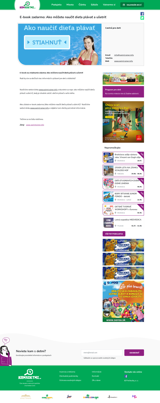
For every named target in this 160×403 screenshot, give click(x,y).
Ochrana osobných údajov (70, 380)
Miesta (70, 4)
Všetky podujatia (114, 234)
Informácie (96, 371)
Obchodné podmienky (68, 376)
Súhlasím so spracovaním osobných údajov (100, 358)
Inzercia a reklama (67, 371)
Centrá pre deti (113, 27)
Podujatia (57, 4)
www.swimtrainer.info (123, 61)
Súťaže (94, 4)
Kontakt (95, 376)
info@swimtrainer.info (124, 55)
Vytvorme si (109, 4)
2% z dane (96, 380)
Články (82, 4)
